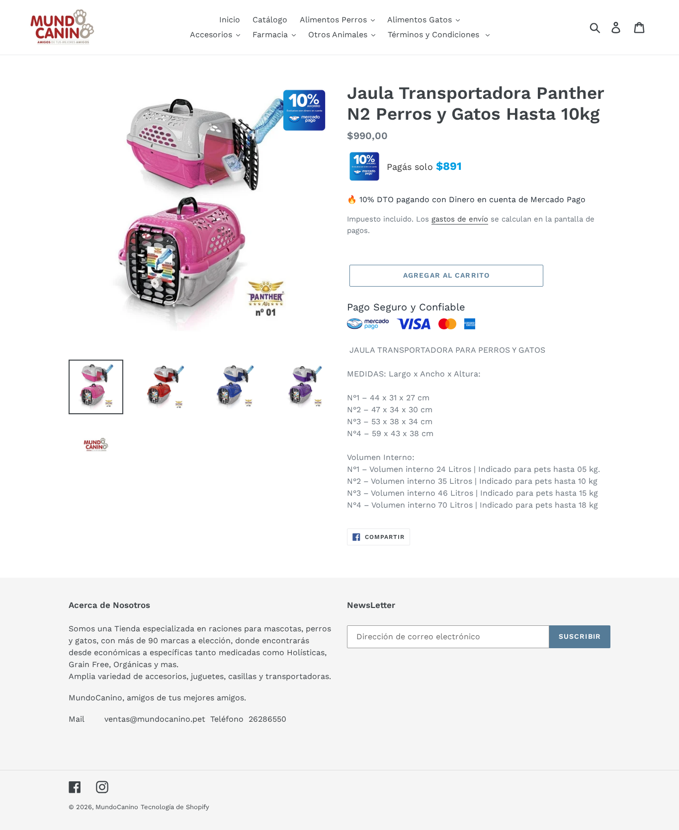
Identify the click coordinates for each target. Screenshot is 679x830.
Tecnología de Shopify (175, 807)
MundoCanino (116, 807)
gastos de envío (459, 219)
